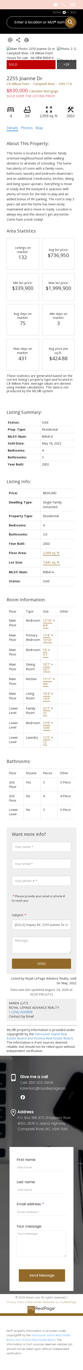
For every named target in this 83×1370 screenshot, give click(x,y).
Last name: (26, 1182)
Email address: (29, 1204)
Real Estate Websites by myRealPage (51, 1302)
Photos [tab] (27, 127)
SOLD (73, 12)
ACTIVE (57, 12)
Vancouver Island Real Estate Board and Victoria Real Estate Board (40, 1036)
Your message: (29, 1226)
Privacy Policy (16, 1302)
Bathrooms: (19, 761)
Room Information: (26, 600)
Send (41, 963)
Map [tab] (39, 127)
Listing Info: (19, 481)
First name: (26, 1159)
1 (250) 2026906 (20, 1012)
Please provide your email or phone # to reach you (38, 898)
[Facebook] (24, 1098)
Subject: (18, 915)
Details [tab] (12, 127)
